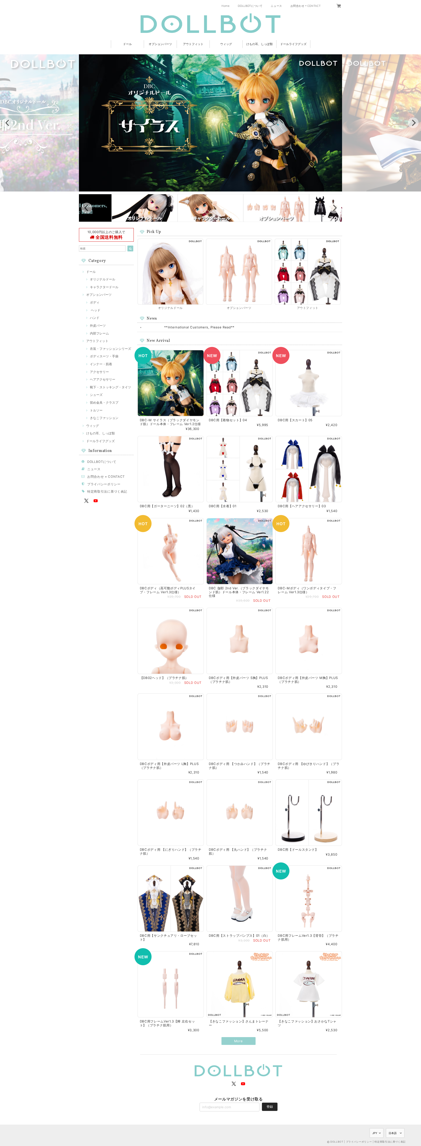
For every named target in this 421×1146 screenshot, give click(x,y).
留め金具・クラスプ (104, 402)
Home (225, 6)
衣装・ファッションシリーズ (110, 349)
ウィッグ (226, 44)
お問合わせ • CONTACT (305, 6)
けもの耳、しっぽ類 (259, 44)
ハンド (94, 318)
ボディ (94, 302)
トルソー (96, 410)
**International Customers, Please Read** (199, 327)
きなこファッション (104, 418)
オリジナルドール (102, 279)
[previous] (7, 122)
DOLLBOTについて (250, 6)
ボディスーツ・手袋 (104, 356)
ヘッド (95, 310)
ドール (127, 44)
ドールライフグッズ (293, 44)
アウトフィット (193, 44)
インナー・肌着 (101, 364)
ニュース (276, 6)
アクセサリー (99, 372)
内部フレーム (99, 333)
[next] (413, 122)
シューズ (96, 395)
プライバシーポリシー (104, 484)
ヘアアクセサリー (102, 379)
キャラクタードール (104, 287)
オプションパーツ (160, 44)
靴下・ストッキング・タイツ (110, 387)
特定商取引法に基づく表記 (107, 491)
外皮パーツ (98, 325)
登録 (270, 1106)
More (238, 1041)
